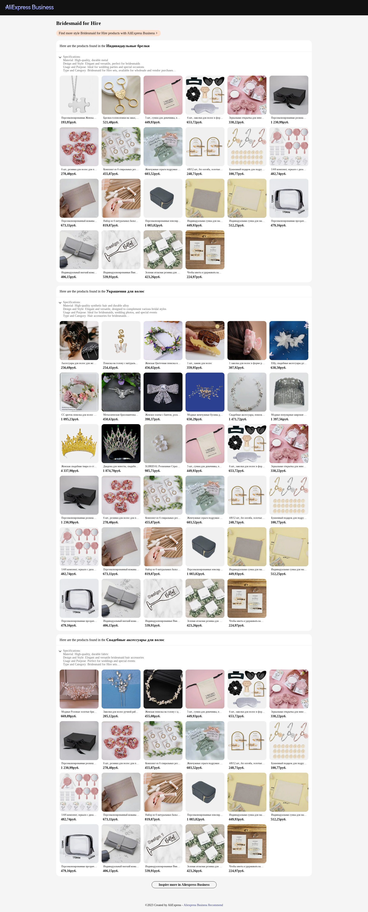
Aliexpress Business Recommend (203, 905)
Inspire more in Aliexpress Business (184, 884)
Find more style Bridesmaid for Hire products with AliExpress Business (107, 33)
